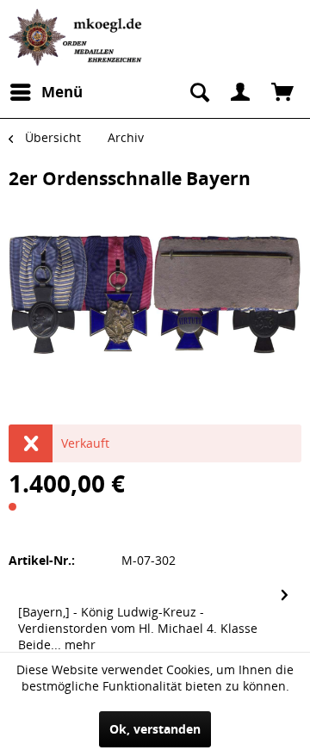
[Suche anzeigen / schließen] (198, 92)
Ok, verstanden (155, 729)
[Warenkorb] (282, 92)
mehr (78, 644)
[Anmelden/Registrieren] (240, 92)
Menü (62, 92)
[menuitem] (45, 92)
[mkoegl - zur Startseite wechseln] (77, 37)
